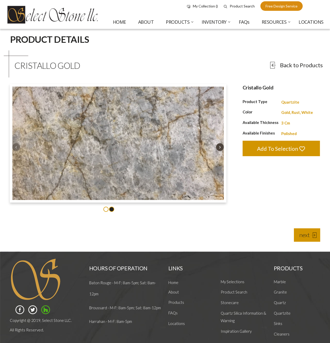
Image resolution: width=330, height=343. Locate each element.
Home (173, 282)
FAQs (173, 313)
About (173, 292)
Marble (280, 281)
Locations (176, 323)
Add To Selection (278, 148)
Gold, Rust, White (297, 112)
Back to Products (301, 65)
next (304, 234)
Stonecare (230, 302)
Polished (289, 133)
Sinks (278, 323)
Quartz (280, 302)
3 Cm (285, 123)
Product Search (242, 6)
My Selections (232, 281)
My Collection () (205, 6)
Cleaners (282, 334)
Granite (280, 292)
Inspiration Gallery (236, 331)
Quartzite (290, 102)
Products (176, 302)
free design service (282, 6)
